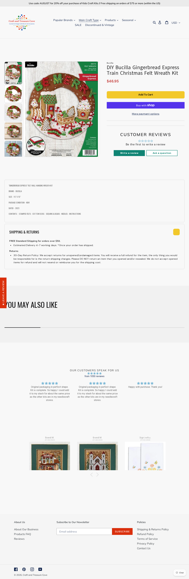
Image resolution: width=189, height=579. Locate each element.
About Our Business (26, 529)
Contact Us (143, 548)
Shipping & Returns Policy (153, 529)
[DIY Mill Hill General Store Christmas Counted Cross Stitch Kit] (46, 454)
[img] (94, 373)
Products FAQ (22, 534)
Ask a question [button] (162, 153)
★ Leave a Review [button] (3, 292)
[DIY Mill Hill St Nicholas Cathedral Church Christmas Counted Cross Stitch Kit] (94, 454)
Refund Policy (145, 534)
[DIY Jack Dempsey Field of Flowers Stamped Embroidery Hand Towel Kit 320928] (142, 454)
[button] (92, 475)
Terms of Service (147, 539)
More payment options (145, 113)
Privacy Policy (145, 543)
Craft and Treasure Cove (35, 575)
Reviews (19, 539)
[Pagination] (13, 73)
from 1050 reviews (95, 376)
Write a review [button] (129, 153)
